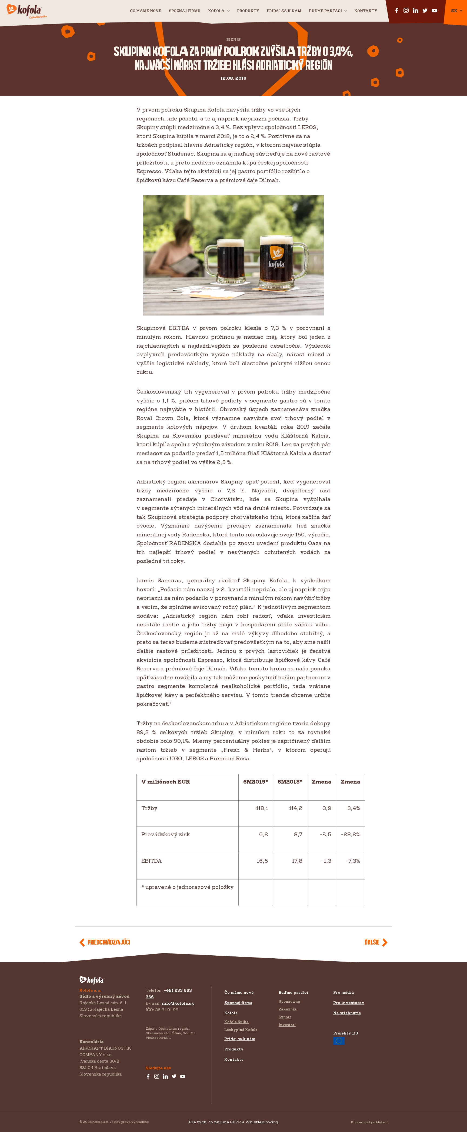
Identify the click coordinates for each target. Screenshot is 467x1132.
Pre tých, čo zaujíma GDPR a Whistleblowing (233, 1122)
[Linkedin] (165, 1077)
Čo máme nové (145, 11)
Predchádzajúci (109, 942)
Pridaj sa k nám (239, 1038)
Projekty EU (345, 1033)
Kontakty (365, 11)
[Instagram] (156, 1077)
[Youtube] (182, 1077)
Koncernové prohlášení (369, 1122)
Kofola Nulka (236, 1022)
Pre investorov (348, 1002)
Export (285, 1017)
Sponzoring (289, 1001)
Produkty (248, 11)
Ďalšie (372, 942)
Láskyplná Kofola (241, 1029)
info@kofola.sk (178, 1003)
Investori (287, 1025)
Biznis (233, 40)
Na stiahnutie (347, 1012)
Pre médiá (343, 992)
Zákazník (288, 1009)
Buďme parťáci (325, 11)
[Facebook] (148, 1077)
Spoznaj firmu (185, 11)
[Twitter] (174, 1077)
